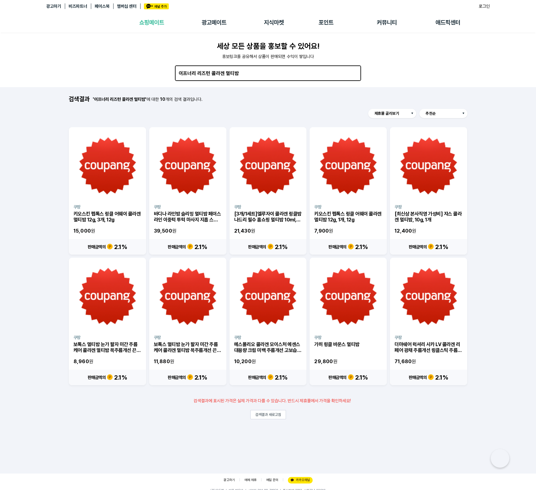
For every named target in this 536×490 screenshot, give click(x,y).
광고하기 (53, 6)
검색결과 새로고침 (268, 414)
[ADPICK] (92, 22)
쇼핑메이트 (151, 22)
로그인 (484, 6)
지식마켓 (274, 22)
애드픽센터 (448, 22)
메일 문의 (272, 480)
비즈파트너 (78, 6)
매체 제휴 (250, 480)
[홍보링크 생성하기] (500, 458)
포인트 (326, 22)
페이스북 (102, 6)
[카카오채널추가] (156, 6)
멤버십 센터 (126, 6)
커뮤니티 (387, 22)
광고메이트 (214, 22)
